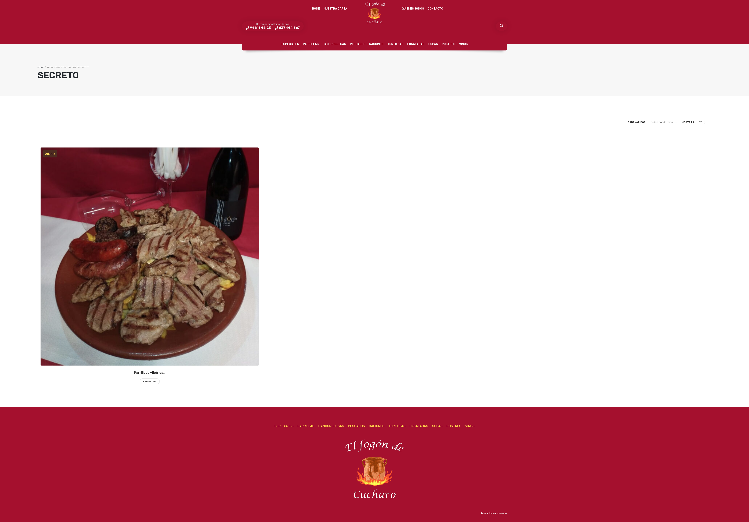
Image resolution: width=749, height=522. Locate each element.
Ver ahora (149, 381)
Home (316, 8)
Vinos (463, 44)
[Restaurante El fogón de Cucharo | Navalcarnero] (374, 12)
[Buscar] (501, 26)
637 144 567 (289, 28)
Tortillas (395, 44)
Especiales (290, 44)
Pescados (357, 44)
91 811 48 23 (260, 28)
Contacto (435, 8)
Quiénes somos (413, 8)
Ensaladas (415, 44)
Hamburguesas (334, 44)
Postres (448, 44)
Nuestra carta (335, 8)
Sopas (433, 44)
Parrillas (311, 44)
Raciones (376, 44)
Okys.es (503, 513)
